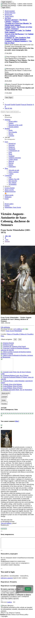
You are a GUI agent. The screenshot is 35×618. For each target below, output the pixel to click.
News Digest (9, 97)
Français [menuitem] (23, 104)
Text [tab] (6, 239)
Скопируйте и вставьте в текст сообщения (15, 596)
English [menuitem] (13, 104)
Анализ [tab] (7, 241)
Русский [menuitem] (7, 104)
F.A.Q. (6, 613)
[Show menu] (13, 2)
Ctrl (15, 339)
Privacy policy (23, 614)
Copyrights (4, 616)
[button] (10, 11)
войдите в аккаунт (7, 578)
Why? (17, 421)
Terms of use (15, 614)
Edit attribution (5, 327)
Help (2, 613)
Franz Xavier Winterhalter (14, 331)
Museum (8, 116)
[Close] (20, 112)
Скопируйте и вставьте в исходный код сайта (16, 591)
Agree (28, 589)
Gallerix (9, 602)
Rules (9, 614)
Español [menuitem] (18, 104)
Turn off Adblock (6, 523)
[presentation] (19, 243)
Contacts (17, 613)
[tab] (8, 236)
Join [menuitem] (11, 108)
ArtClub (10, 138)
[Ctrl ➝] (17, 374)
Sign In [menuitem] (7, 108)
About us (12, 613)
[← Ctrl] (17, 357)
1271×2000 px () (20, 329)
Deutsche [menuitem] (29, 104)
